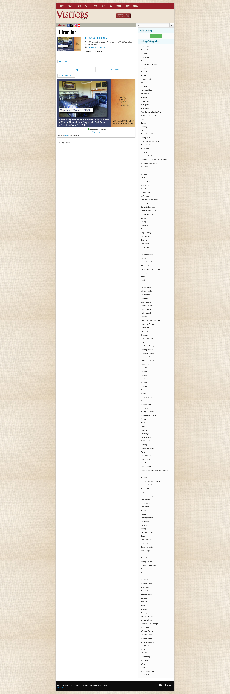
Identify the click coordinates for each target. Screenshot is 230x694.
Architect (144, 75)
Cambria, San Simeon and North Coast (154, 159)
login (66, 135)
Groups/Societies (147, 306)
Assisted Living (146, 90)
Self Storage (145, 550)
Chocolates (145, 185)
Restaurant (145, 514)
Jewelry (143, 342)
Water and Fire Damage (149, 624)
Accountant (145, 46)
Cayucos (144, 178)
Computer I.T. (146, 203)
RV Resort (144, 525)
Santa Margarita (147, 547)
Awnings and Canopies (149, 116)
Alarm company (146, 61)
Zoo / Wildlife (145, 675)
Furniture (144, 284)
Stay (103, 6)
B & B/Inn (103, 38)
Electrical (144, 240)
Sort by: (65, 76)
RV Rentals (145, 521)
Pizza (143, 474)
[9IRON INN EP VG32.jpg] (96, 103)
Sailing (143, 529)
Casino (143, 170)
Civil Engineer (146, 192)
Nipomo (144, 426)
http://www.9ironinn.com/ (97, 47)
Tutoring (144, 613)
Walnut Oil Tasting (147, 620)
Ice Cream (144, 331)
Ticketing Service (147, 594)
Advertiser (144, 53)
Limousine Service (147, 357)
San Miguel (145, 543)
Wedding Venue (146, 638)
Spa (142, 576)
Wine (87, 6)
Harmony (144, 317)
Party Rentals (146, 455)
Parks (143, 452)
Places (118, 6)
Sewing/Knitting (147, 561)
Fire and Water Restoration (150, 269)
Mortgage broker (147, 412)
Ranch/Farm (145, 503)
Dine (95, 6)
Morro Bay (145, 408)
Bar (142, 130)
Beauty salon (145, 137)
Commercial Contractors (149, 200)
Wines (143, 667)
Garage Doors (146, 287)
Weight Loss (145, 646)
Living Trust (145, 364)
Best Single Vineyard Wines (150, 141)
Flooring (144, 273)
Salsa (143, 536)
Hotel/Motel (91, 38)
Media (143, 393)
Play (110, 6)
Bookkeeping (146, 148)
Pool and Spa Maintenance (150, 481)
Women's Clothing (147, 671)
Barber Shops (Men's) (148, 134)
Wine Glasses (145, 653)
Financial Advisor (147, 265)
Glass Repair (145, 295)
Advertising (145, 57)
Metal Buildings (146, 397)
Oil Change (145, 434)
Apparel (144, 72)
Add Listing (156, 36)
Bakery (143, 123)
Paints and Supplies (148, 448)
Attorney (144, 97)
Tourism (144, 605)
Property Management (149, 496)
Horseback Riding (147, 324)
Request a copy (131, 6)
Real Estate (145, 507)
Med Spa (144, 390)
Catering (144, 174)
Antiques (144, 68)
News (70, 6)
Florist (143, 276)
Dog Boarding (146, 233)
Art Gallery (145, 86)
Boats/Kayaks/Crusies (149, 145)
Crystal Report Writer (148, 214)
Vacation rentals (147, 616)
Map (76, 70)
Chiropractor (145, 181)
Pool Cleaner (145, 488)
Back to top (166, 685)
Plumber (144, 477)
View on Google (62, 687)
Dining (143, 222)
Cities (78, 6)
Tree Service (145, 609)
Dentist (143, 218)
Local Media (145, 368)
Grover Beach (146, 309)
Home (62, 6)
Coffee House (146, 196)
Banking (144, 126)
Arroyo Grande (146, 79)
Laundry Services (147, 349)
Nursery (144, 430)
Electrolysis (145, 243)
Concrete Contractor (148, 207)
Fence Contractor (147, 262)
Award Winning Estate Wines (151, 112)
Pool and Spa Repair (148, 485)
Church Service (146, 189)
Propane (144, 492)
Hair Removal (146, 313)
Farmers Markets (147, 254)
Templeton (145, 587)
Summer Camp (146, 583)
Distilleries (144, 225)
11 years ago (96, 132)
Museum (144, 419)
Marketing (145, 382)
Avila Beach (145, 108)
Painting (144, 445)
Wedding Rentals (147, 635)
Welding (144, 649)
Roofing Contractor (148, 518)
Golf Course (145, 298)
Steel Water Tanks (147, 580)
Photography (146, 466)
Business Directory (147, 156)
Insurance (144, 335)
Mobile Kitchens (146, 401)
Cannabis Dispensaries (149, 163)
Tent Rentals (145, 591)
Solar (143, 572)
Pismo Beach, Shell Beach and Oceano (154, 470)
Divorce (144, 229)
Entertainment (146, 247)
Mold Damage (146, 404)
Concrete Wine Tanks (148, 211)
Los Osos (144, 379)
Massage (144, 386)
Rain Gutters (145, 499)
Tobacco (144, 602)
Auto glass (145, 105)
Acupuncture (145, 50)
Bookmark (63, 61)
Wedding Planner (147, 631)
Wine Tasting (145, 657)
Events (143, 251)
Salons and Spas (147, 532)
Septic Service (146, 558)
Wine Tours (145, 660)
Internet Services (147, 338)
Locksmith (145, 371)
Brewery (144, 152)
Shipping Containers (148, 565)
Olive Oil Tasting (146, 437)
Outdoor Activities (147, 441)
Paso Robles (145, 459)
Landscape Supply (147, 346)
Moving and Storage (148, 415)
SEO (142, 554)
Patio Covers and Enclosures (151, 463)
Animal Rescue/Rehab (149, 64)
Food (143, 280)
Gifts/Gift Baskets (147, 291)
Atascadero (145, 94)
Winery (143, 664)
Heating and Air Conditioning (151, 320)
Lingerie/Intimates (147, 360)
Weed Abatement (147, 642)
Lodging (144, 375)
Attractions (145, 101)
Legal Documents (147, 353)
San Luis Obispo (146, 540)
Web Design (145, 627)
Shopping (144, 569)
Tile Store (144, 598)
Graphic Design (146, 302)
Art (142, 83)
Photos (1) (115, 70)
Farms (143, 258)
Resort (143, 510)
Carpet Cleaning (146, 167)
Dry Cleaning (145, 236)
